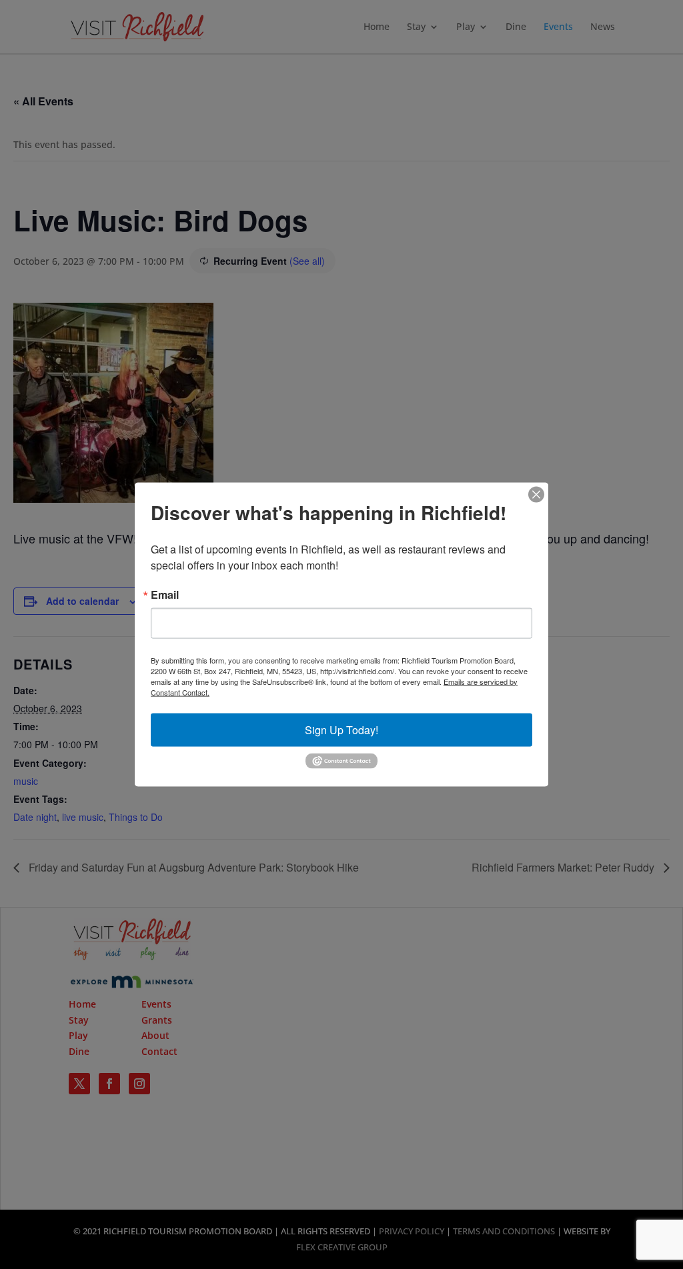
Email (165, 594)
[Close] (536, 494)
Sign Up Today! (341, 729)
